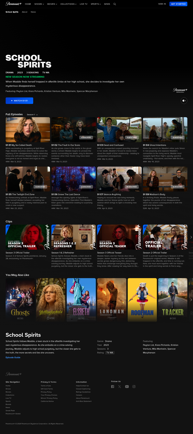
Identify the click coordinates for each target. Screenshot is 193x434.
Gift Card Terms (47, 389)
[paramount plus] (14, 4)
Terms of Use (46, 386)
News (107, 4)
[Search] (114, 4)
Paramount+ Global (13, 414)
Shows (8, 389)
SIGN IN (162, 4)
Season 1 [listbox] (31, 115)
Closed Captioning (83, 389)
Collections (10, 395)
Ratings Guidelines (83, 392)
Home (28, 4)
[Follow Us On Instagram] (134, 386)
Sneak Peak (10, 411)
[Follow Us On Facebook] (112, 386)
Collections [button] (67, 4)
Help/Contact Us (82, 386)
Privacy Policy (46, 392)
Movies (8, 392)
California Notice (47, 401)
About (24, 12)
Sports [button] (95, 4)
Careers (79, 395)
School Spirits (12, 12)
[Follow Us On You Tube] (127, 386)
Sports (8, 401)
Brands (8, 404)
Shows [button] (38, 4)
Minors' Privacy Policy (49, 398)
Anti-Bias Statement (84, 401)
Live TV (83, 4)
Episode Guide (13, 357)
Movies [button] (51, 4)
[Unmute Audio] (184, 100)
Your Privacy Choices (49, 395)
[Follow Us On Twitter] (119, 386)
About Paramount (83, 398)
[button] (28, 242)
